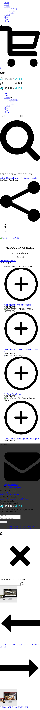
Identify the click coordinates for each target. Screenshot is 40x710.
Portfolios (34, 178)
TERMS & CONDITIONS (9, 495)
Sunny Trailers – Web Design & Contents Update (21, 439)
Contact (7, 21)
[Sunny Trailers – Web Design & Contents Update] (22, 437)
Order (6, 19)
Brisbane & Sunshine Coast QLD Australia (15, 499)
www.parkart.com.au (13, 487)
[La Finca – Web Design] (22, 392)
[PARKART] (11, 85)
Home (6, 3)
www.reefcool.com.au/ (8, 261)
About (6, 5)
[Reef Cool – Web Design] (9, 238)
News (6, 17)
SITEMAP (4, 493)
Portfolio (7, 15)
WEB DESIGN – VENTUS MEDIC (17, 305)
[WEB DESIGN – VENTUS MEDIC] (22, 303)
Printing (11, 13)
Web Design (13, 9)
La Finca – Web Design (12, 394)
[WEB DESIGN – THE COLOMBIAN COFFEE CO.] (22, 347)
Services (7, 7)
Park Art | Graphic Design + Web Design (14, 178)
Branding (12, 11)
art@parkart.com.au (11, 485)
